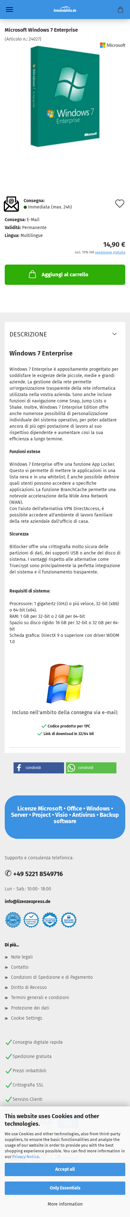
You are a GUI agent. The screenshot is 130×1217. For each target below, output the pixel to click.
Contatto (19, 967)
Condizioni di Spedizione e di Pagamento (52, 977)
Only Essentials (65, 1188)
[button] (39, 767)
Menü (9, 9)
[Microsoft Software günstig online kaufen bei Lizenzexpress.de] (65, 9)
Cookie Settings (26, 1018)
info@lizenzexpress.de (27, 901)
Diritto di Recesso (29, 987)
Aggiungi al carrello (65, 274)
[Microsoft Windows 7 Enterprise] (64, 96)
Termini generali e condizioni (40, 997)
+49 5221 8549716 (38, 874)
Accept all (65, 1169)
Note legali (22, 957)
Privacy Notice (25, 1156)
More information (65, 1204)
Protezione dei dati (30, 1008)
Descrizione (28, 334)
